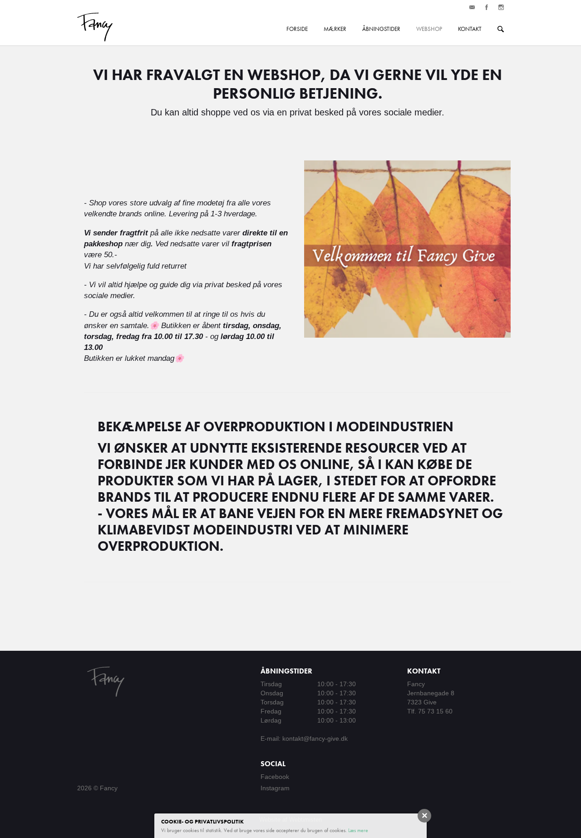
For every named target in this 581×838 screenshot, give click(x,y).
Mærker (335, 29)
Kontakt (470, 29)
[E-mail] (472, 7)
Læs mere (358, 830)
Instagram (275, 788)
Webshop (429, 29)
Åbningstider (381, 29)
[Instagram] (501, 7)
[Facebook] (486, 7)
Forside (297, 29)
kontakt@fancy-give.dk (315, 738)
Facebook (275, 776)
